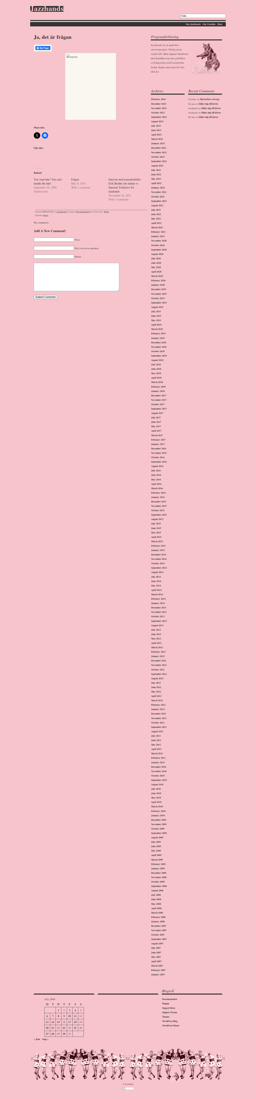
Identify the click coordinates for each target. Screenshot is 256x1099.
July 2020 (156, 258)
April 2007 (156, 961)
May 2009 (156, 850)
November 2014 (159, 559)
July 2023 (156, 125)
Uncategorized (83, 212)
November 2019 (159, 294)
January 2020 (158, 285)
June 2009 (156, 846)
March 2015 (157, 541)
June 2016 (156, 475)
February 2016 (158, 492)
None (106, 212)
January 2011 (158, 762)
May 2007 (156, 957)
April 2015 (156, 537)
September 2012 (159, 674)
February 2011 (158, 757)
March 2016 (157, 488)
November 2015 (159, 506)
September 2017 (159, 408)
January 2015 (158, 550)
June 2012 (156, 687)
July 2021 (156, 209)
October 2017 (158, 404)
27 (47, 1034)
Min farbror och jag (209, 99)
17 (69, 1022)
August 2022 (157, 165)
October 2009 (158, 828)
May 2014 (156, 585)
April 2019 (156, 324)
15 (58, 1022)
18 (75, 1022)
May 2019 (156, 320)
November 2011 (159, 718)
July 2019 (156, 311)
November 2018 (159, 347)
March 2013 (157, 647)
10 (69, 1016)
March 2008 (157, 912)
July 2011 (156, 735)
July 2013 (156, 629)
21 (52, 1028)
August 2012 (157, 678)
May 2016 (156, 479)
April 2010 (156, 802)
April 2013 (156, 643)
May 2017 (156, 426)
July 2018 (156, 364)
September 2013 (159, 621)
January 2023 (158, 143)
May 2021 (156, 218)
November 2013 (159, 612)
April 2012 (156, 696)
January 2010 (158, 815)
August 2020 (157, 254)
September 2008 (159, 886)
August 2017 (157, 413)
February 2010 (158, 811)
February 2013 (158, 651)
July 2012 (156, 682)
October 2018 (158, 351)
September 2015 (159, 514)
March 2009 (157, 859)
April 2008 (156, 908)
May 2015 (156, 532)
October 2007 (158, 934)
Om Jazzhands (193, 24)
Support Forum (169, 1012)
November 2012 (159, 665)
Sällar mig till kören (208, 103)
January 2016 (158, 497)
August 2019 (157, 307)
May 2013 (156, 638)
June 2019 (156, 316)
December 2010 (158, 766)
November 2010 (159, 771)
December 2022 (158, 147)
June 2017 (156, 422)
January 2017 (158, 444)
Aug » (45, 1039)
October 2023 (158, 112)
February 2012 (158, 704)
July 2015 (156, 523)
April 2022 (156, 183)
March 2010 (157, 806)
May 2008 (156, 904)
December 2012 (158, 660)
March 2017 (157, 435)
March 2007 (157, 965)
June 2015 (156, 528)
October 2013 (158, 616)
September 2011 (159, 727)
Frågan (75, 179)
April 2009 (156, 855)
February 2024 (158, 99)
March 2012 (157, 700)
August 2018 (157, 360)
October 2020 (158, 245)
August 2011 (157, 731)
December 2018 (158, 342)
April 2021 (156, 223)
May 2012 (156, 691)
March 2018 (157, 382)
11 (75, 1016)
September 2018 (159, 355)
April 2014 (156, 590)
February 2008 (158, 917)
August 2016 (157, 466)
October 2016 (158, 457)
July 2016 (156, 470)
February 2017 (158, 439)
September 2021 (159, 201)
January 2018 (158, 391)
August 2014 (157, 572)
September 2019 (159, 302)
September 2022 (159, 161)
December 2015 (158, 501)
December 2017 (158, 395)
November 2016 (159, 453)
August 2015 (157, 519)
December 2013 (158, 607)
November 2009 (159, 824)
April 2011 (156, 749)
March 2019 (157, 329)
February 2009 (158, 864)
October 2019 (158, 298)
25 (75, 1028)
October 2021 (158, 196)
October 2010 (158, 775)
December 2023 (158, 103)
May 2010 (156, 797)
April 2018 (156, 377)
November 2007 (159, 930)
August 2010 (157, 784)
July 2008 (156, 895)
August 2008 (157, 890)
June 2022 (156, 174)
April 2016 (156, 484)
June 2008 (156, 899)
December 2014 (158, 554)
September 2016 (159, 461)
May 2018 (156, 373)
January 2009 (158, 868)
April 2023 (156, 134)
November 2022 (159, 152)
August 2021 (157, 205)
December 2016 (158, 448)
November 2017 (159, 400)
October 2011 (158, 722)
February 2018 (158, 386)
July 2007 (156, 948)
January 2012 (158, 709)
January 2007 (158, 974)
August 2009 (157, 837)
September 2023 (159, 117)
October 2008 (158, 881)
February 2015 (158, 545)
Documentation (169, 999)
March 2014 (157, 594)
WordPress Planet (170, 1025)
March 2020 (157, 276)
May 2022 (156, 178)
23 (64, 1028)
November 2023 (159, 108)
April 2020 (156, 271)
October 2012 (158, 669)
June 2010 (156, 793)
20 (47, 1028)
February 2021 (158, 231)
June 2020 (156, 262)
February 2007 (158, 970)
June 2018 (156, 369)
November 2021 (159, 192)
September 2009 (159, 833)
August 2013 (157, 625)
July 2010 (156, 788)
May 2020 (156, 267)
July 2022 (156, 170)
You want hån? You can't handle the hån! (48, 181)
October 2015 (158, 510)
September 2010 (159, 780)
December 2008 (158, 873)
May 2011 (156, 744)
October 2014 (158, 563)
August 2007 (157, 943)
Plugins (165, 1003)
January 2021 (158, 236)
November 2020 (159, 240)
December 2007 (158, 926)
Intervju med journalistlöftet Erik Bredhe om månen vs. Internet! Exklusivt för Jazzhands (125, 185)
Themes (165, 1016)
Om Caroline (209, 24)
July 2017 (156, 417)
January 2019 (158, 338)
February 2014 (158, 598)
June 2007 (156, 952)
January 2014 (158, 603)
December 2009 (158, 819)
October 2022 (158, 156)
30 (64, 1034)
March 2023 (157, 139)
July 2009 (156, 842)
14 (52, 1022)
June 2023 (156, 130)
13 (47, 1022)
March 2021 (157, 227)
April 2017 (156, 430)
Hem (219, 24)
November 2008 (159, 877)
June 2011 (156, 740)
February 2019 (158, 333)
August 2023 (157, 121)
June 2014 (156, 581)
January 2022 (158, 187)
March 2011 (157, 753)
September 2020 (159, 249)
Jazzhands (46, 9)
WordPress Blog (170, 1021)
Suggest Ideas (168, 1008)
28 (52, 1034)
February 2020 (158, 280)
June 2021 (156, 214)
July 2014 (156, 576)
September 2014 (159, 567)
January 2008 (158, 921)
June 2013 (156, 634)
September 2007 (159, 939)
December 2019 (158, 289)
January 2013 (158, 656)
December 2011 (158, 713)
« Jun (37, 1039)
